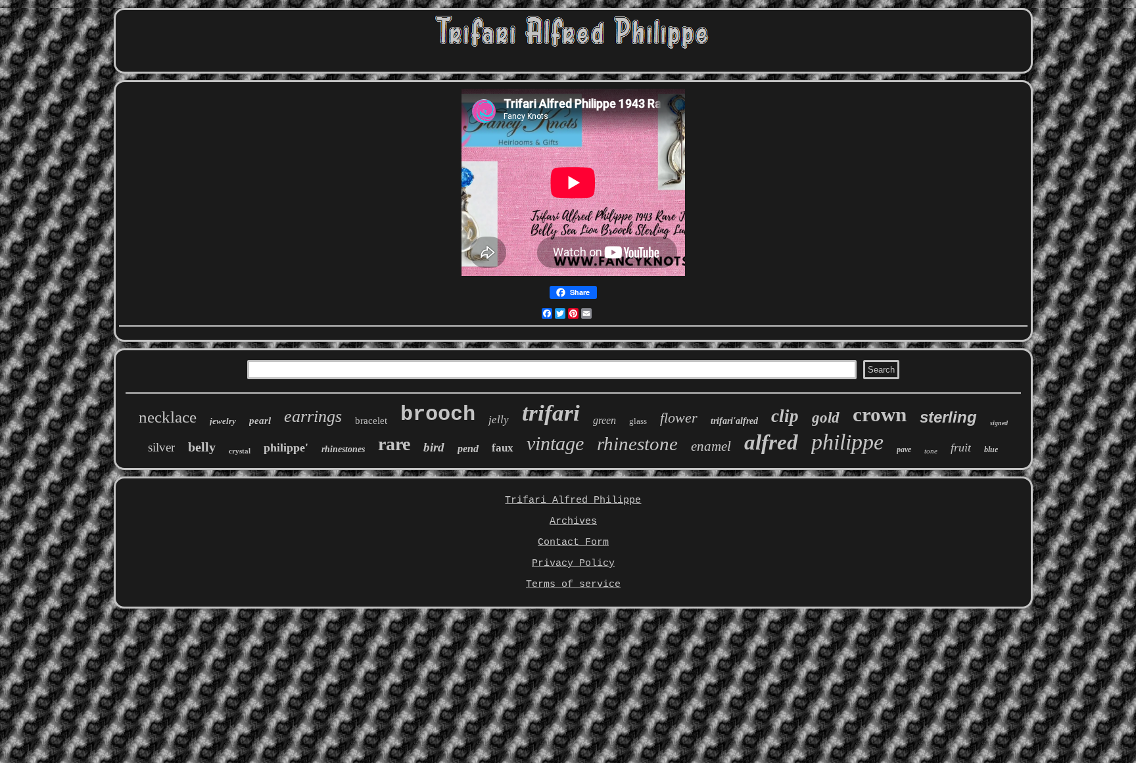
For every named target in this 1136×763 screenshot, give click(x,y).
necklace (168, 417)
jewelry (223, 421)
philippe (847, 442)
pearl (260, 420)
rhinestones (343, 449)
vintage (555, 443)
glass (638, 421)
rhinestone (637, 443)
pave (904, 449)
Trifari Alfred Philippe (573, 500)
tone (930, 451)
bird (433, 447)
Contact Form (573, 542)
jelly (498, 419)
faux (502, 448)
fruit (961, 447)
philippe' (286, 447)
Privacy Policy (573, 563)
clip (785, 416)
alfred (771, 442)
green (604, 420)
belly (202, 447)
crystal (239, 451)
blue (991, 449)
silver (161, 447)
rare (394, 444)
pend (468, 448)
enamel (711, 446)
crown (880, 414)
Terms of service (573, 584)
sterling (948, 417)
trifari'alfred (734, 421)
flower (679, 417)
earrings (313, 416)
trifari (551, 413)
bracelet (371, 420)
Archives (573, 521)
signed (999, 423)
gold (826, 417)
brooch (437, 414)
